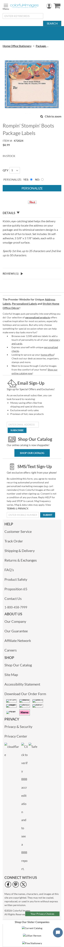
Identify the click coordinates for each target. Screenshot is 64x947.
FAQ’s (9, 570)
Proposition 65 (15, 589)
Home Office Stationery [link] (17, 46)
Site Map (11, 674)
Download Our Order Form (25, 694)
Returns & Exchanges (20, 560)
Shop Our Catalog (32, 452)
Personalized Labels (24, 303)
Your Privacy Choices (42, 913)
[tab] (32, 213)
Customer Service (18, 531)
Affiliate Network (17, 640)
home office (47, 354)
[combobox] (23, 16)
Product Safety (15, 579)
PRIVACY (23, 508)
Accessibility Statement (22, 684)
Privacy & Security (18, 726)
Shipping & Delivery (19, 550)
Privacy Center (15, 736)
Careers (10, 650)
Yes (25, 179)
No (37, 179)
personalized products (37, 317)
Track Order (13, 541)
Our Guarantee (16, 631)
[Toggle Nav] (6, 6)
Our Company (15, 621)
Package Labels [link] (42, 46)
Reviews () (11, 273)
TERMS (11, 508)
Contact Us (13, 598)
